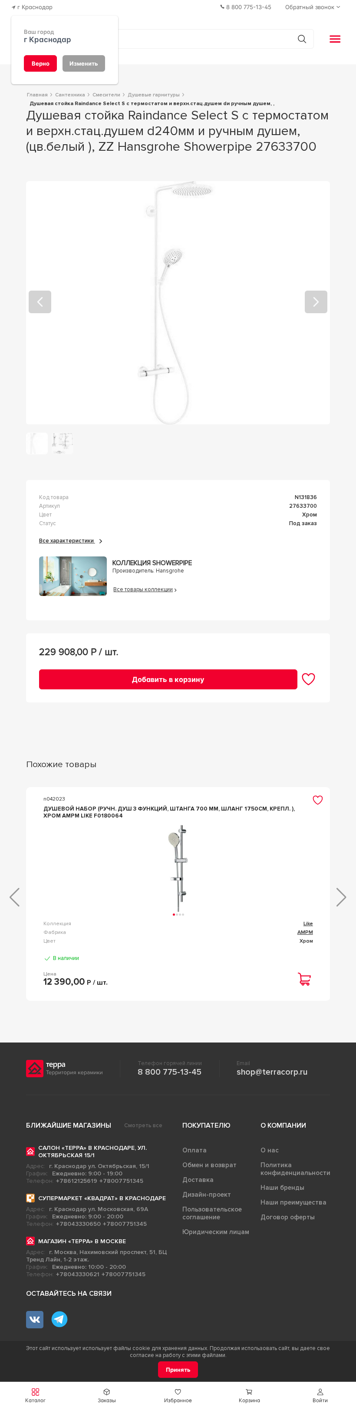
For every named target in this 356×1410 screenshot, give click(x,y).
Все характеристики (67, 540)
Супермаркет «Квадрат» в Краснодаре (102, 1198)
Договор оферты (287, 1217)
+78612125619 (76, 1181)
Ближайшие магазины (68, 1125)
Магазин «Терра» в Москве (82, 1241)
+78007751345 (121, 1181)
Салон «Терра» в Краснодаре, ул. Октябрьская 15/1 (92, 1151)
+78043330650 (78, 1224)
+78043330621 (77, 1274)
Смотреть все (143, 1125)
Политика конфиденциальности (295, 1169)
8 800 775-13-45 (169, 1072)
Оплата (194, 1150)
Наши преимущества (293, 1202)
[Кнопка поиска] (302, 39)
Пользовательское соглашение (212, 1213)
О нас (269, 1150)
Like (308, 923)
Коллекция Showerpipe (152, 563)
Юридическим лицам (215, 1232)
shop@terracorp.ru (272, 1072)
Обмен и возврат (209, 1165)
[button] (320, 1396)
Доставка (198, 1180)
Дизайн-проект (206, 1194)
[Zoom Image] (178, 302)
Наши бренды (282, 1188)
